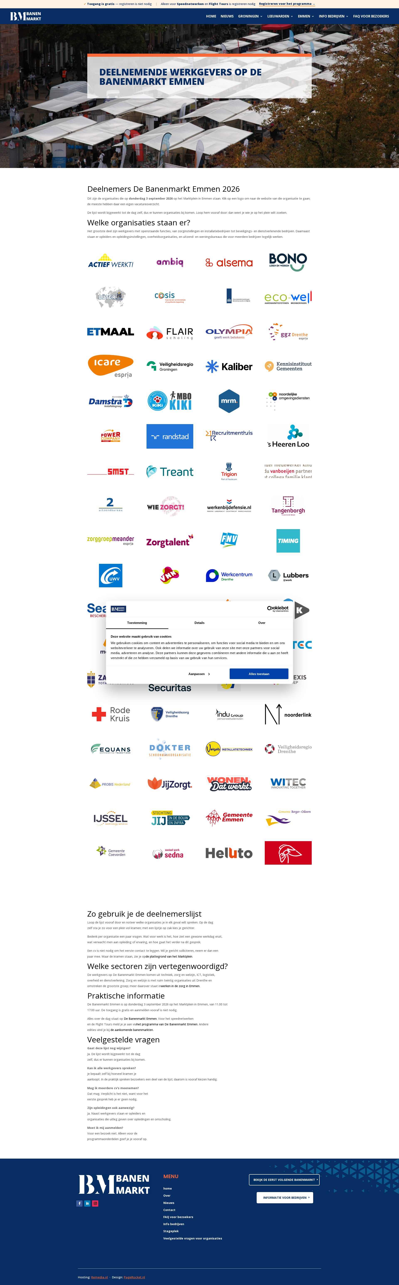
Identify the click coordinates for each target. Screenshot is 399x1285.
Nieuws (227, 16)
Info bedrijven (332, 16)
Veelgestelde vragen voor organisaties (192, 1238)
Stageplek (171, 1231)
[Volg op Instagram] (95, 1203)
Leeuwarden (278, 16)
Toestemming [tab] (137, 623)
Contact (169, 1210)
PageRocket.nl (134, 1277)
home (167, 1188)
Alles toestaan (259, 673)
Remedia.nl (99, 1277)
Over (166, 1195)
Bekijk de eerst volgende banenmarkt (284, 1180)
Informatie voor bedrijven (285, 1198)
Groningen (248, 16)
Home (211, 16)
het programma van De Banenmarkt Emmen (167, 1024)
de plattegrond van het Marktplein (169, 956)
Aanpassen (196, 673)
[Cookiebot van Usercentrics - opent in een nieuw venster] (270, 609)
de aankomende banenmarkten (132, 1030)
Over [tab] (261, 623)
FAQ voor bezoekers (371, 16)
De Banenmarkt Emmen (140, 1019)
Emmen (304, 16)
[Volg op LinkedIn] (87, 1203)
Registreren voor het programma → (287, 4)
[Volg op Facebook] (79, 1203)
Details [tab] (200, 623)
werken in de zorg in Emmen (180, 986)
